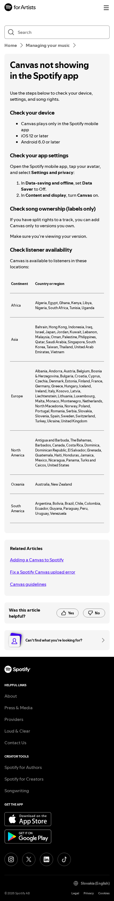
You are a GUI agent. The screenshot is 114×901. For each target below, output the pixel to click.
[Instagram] (11, 859)
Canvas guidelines (28, 584)
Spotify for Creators (23, 779)
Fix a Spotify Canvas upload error (42, 572)
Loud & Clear (17, 731)
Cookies (104, 893)
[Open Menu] (106, 7)
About (10, 696)
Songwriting (16, 791)
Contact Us (15, 743)
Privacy (89, 893)
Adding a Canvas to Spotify (37, 560)
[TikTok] (64, 859)
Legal (75, 893)
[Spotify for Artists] (20, 7)
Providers (13, 719)
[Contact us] (101, 640)
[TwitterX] (28, 859)
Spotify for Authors (23, 767)
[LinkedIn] (46, 859)
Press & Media (18, 708)
